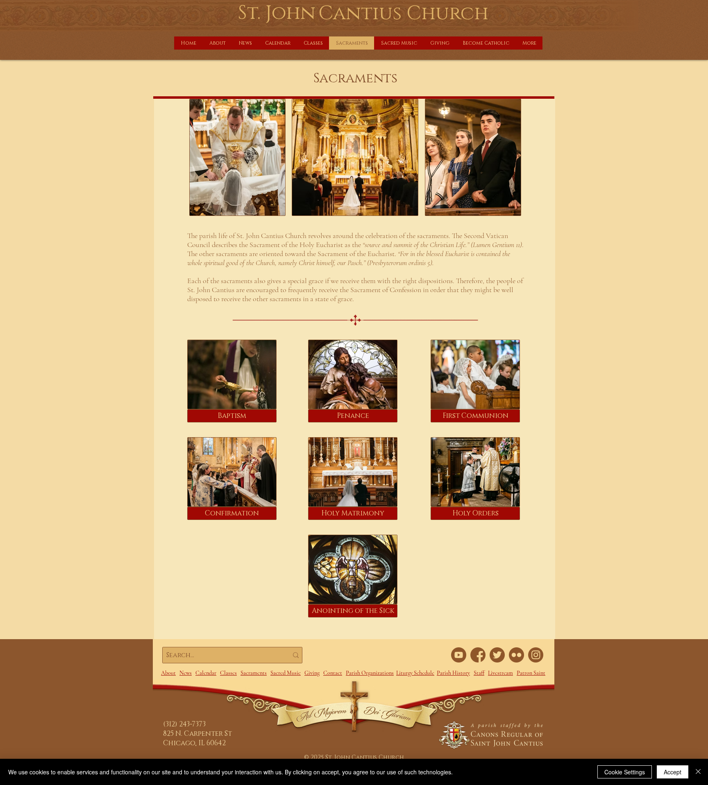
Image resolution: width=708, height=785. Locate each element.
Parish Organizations (370, 672)
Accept (672, 772)
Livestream (500, 672)
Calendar (205, 672)
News (185, 672)
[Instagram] (535, 654)
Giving (312, 672)
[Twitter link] (497, 654)
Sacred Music (285, 672)
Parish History (453, 672)
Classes (228, 672)
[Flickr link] (516, 654)
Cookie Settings (624, 772)
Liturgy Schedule (415, 672)
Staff (479, 672)
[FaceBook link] (478, 654)
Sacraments (254, 672)
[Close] (698, 771)
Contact (332, 672)
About (168, 672)
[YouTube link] (458, 654)
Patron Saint (531, 672)
